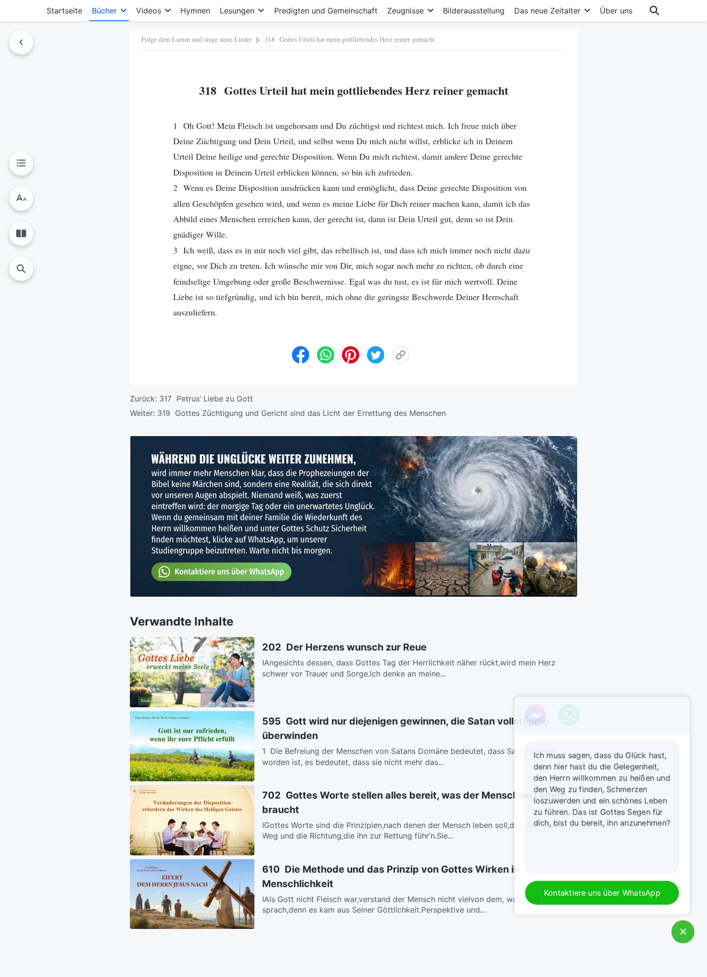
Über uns (616, 10)
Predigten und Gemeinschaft (326, 10)
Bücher (104, 10)
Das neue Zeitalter (547, 10)
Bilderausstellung (474, 10)
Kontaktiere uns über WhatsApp (603, 893)
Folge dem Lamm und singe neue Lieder (196, 39)
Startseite (64, 10)
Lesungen (237, 10)
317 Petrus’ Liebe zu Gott (206, 398)
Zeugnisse (405, 10)
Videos (148, 10)
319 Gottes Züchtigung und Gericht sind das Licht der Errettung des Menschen (301, 413)
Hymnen (195, 10)
